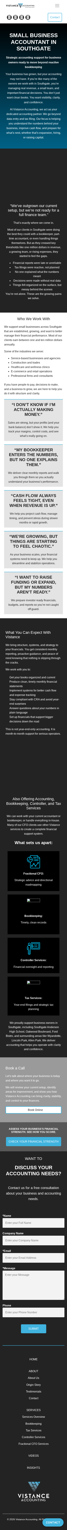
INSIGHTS (33, 1467)
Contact (33, 1398)
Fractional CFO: (33, 873)
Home (33, 1359)
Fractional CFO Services (34, 1443)
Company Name (13, 1233)
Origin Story (33, 1384)
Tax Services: (33, 998)
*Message (9, 1268)
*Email (7, 1250)
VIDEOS (33, 1455)
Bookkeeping (33, 1423)
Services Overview (33, 1416)
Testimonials (33, 1391)
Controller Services (33, 1437)
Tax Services (33, 1430)
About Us (33, 1377)
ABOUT (33, 1371)
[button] (57, 5)
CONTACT (53, 1522)
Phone (7, 1305)
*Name (7, 1215)
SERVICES (33, 1410)
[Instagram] (27, 17)
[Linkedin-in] (21, 17)
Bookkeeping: (33, 915)
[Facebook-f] (9, 17)
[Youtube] (15, 17)
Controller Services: (34, 960)
